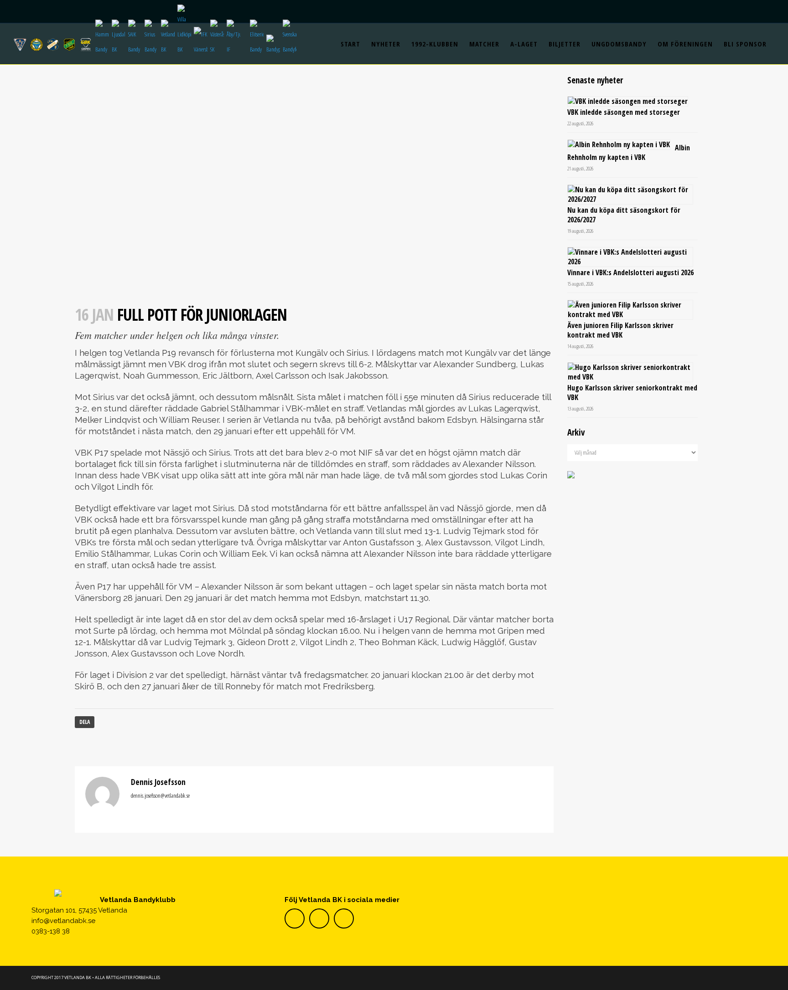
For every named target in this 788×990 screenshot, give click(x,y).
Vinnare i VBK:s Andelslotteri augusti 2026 (630, 272)
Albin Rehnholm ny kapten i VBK (628, 152)
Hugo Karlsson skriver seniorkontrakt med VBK (632, 392)
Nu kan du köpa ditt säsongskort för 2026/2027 (623, 215)
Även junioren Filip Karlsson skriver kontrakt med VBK (620, 330)
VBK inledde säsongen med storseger (623, 112)
